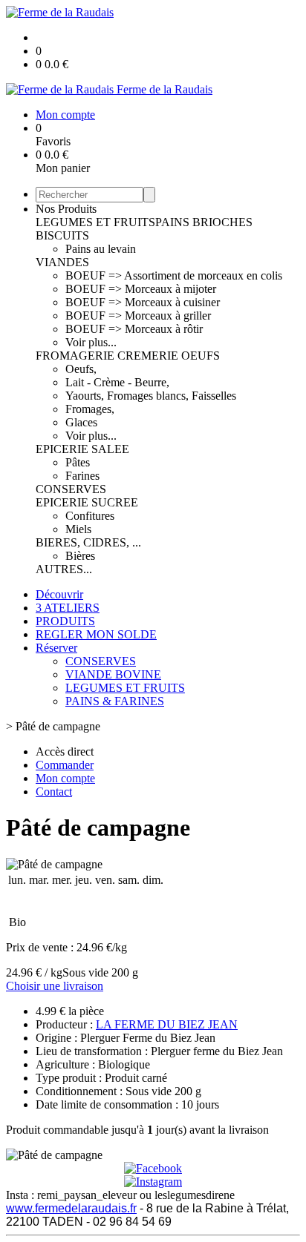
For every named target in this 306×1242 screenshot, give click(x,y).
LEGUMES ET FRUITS (95, 222)
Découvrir (59, 594)
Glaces (81, 422)
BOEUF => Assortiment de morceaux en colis (173, 275)
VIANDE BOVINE (113, 674)
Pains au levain (100, 248)
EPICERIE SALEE (82, 449)
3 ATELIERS (68, 607)
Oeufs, (81, 369)
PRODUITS (65, 621)
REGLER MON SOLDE (96, 634)
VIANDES (62, 262)
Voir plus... (91, 342)
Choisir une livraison (54, 986)
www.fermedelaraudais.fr (71, 1208)
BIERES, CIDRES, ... (88, 542)
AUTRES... (64, 569)
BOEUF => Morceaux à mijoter (140, 289)
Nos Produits (66, 208)
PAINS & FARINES (114, 701)
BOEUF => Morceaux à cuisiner (142, 302)
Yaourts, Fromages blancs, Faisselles (150, 395)
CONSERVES (71, 489)
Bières (80, 555)
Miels (78, 529)
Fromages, (89, 409)
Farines (82, 475)
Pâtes (77, 462)
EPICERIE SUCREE (87, 502)
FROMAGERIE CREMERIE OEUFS (128, 355)
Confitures (89, 515)
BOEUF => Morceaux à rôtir (134, 329)
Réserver (56, 647)
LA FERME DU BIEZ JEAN (167, 1024)
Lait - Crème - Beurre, (117, 382)
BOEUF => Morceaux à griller (138, 315)
